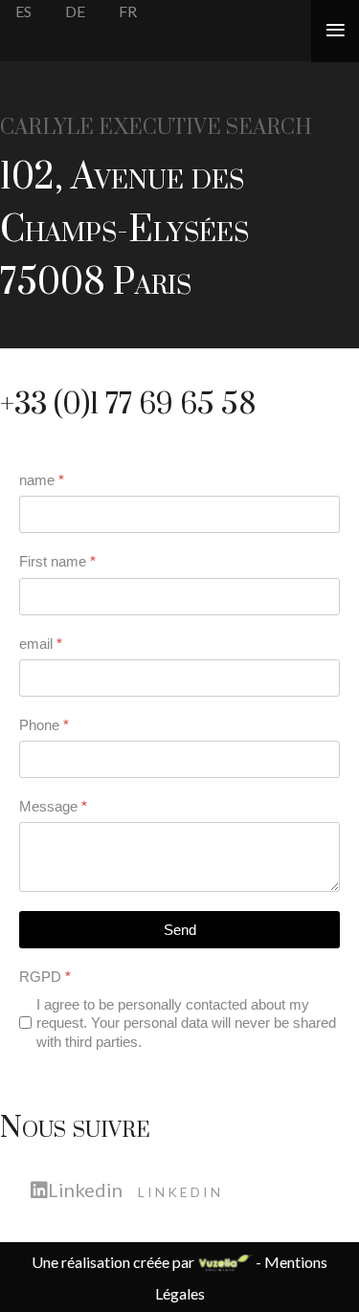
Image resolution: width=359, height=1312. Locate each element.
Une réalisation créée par (114, 1262)
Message (53, 806)
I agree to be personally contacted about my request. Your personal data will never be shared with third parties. (186, 1023)
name (41, 480)
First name (57, 561)
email (40, 643)
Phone (44, 725)
